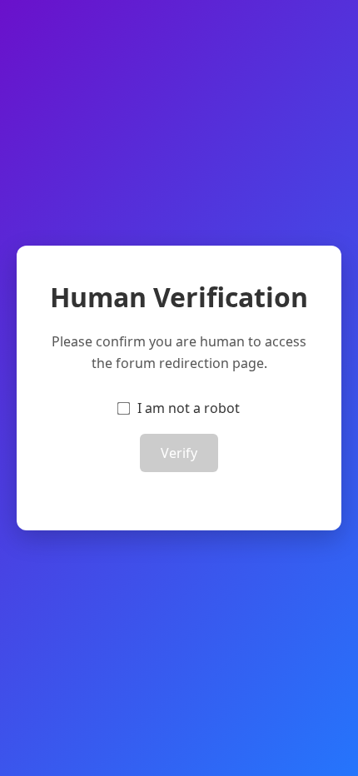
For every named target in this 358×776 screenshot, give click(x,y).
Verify (179, 453)
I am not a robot (188, 408)
